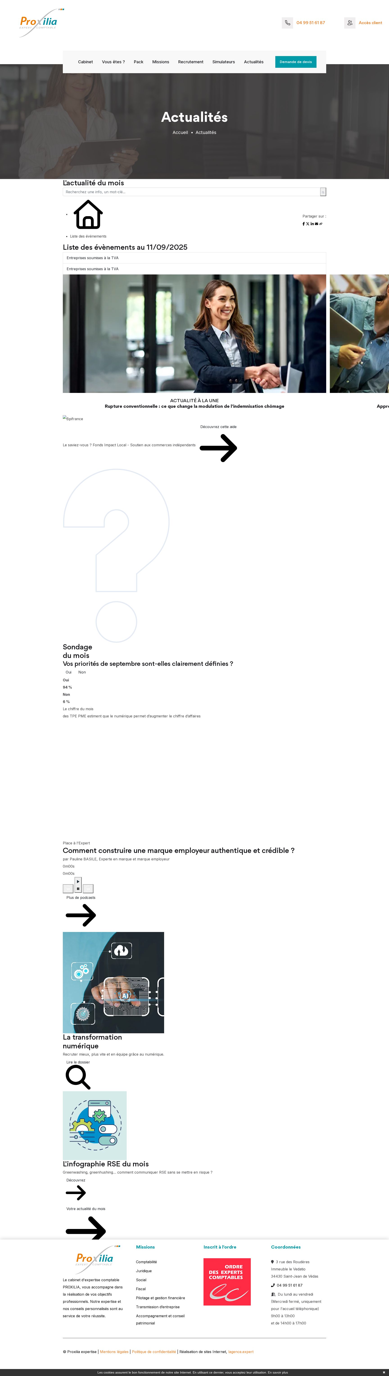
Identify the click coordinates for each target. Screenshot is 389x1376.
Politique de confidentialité (154, 1351)
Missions (160, 61)
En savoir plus (278, 1372)
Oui (68, 672)
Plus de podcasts (80, 897)
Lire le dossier (78, 1062)
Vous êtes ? (113, 61)
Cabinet (85, 61)
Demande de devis (296, 62)
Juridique (144, 1271)
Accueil (180, 132)
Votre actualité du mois (85, 1208)
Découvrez (75, 1180)
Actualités (254, 61)
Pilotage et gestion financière (160, 1298)
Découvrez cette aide (218, 426)
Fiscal (141, 1289)
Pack (138, 61)
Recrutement (191, 61)
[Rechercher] (323, 192)
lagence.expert (240, 1351)
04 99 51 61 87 (310, 23)
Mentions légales (114, 1351)
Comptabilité (146, 1262)
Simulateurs (224, 61)
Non (82, 672)
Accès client (370, 23)
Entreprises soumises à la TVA (93, 258)
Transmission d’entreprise (158, 1307)
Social (141, 1280)
